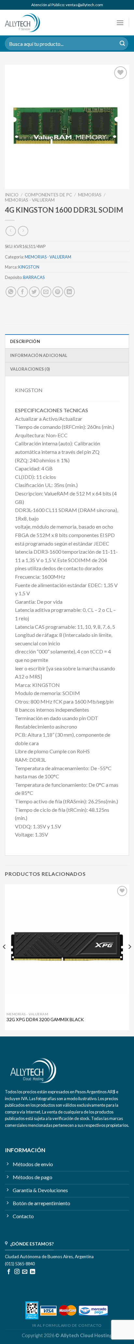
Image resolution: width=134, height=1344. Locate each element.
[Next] (129, 960)
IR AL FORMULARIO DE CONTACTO (66, 1325)
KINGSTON (28, 267)
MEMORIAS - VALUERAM (30, 200)
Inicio (12, 194)
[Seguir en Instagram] (17, 1272)
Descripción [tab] (25, 341)
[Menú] (120, 23)
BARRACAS (34, 277)
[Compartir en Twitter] (34, 291)
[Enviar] (122, 43)
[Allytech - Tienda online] (32, 22)
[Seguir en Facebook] (8, 1272)
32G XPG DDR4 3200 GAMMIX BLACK (45, 1019)
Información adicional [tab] (38, 355)
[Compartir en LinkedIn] (69, 291)
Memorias (89, 194)
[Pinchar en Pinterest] (57, 291)
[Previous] (4, 960)
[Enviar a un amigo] (46, 291)
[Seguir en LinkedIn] (32, 1272)
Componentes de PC (48, 194)
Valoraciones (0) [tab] (30, 369)
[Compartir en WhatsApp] (11, 291)
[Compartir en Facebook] (22, 291)
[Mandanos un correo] (24, 1272)
